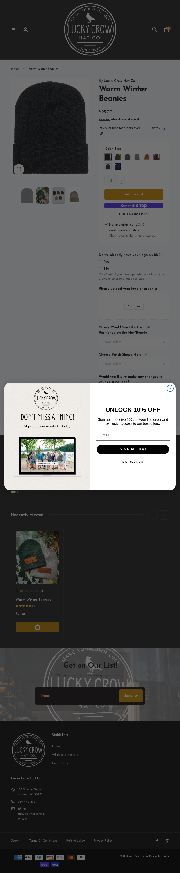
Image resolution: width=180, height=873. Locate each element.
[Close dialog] (170, 388)
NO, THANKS (132, 462)
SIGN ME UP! (133, 449)
